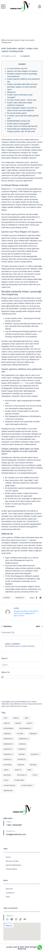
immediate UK (8, 744)
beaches (18, 723)
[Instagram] (16, 919)
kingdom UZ (8, 749)
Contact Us (10, 893)
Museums (21, 765)
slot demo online (27, 611)
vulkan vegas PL (27, 785)
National (33, 765)
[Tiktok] (20, 919)
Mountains (7, 765)
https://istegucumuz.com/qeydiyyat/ (18, 436)
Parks (29, 770)
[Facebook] (12, 919)
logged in (17, 646)
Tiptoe (35, 775)
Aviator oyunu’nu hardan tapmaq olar (22, 126)
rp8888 (27, 613)
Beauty (29, 723)
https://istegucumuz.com (11, 150)
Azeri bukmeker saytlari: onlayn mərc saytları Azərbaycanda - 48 (21, 45)
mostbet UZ (22, 759)
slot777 (35, 611)
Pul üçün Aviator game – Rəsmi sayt (21, 100)
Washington (8, 790)
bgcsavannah (8, 728)
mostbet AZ (20, 597)
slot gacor (17, 611)
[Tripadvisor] (25, 919)
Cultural (20, 733)
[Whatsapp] (7, 919)
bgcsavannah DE (25, 728)
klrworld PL (8, 754)
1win (5, 718)
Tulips (6, 780)
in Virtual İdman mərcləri (17, 68)
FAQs (8, 897)
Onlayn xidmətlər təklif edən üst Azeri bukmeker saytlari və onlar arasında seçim (22, 87)
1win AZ (15, 718)
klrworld (21, 749)
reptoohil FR (21, 775)
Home (8, 857)
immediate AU (8, 739)
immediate (33, 733)
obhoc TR (18, 770)
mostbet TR (7, 759)
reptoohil (7, 775)
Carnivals (7, 733)
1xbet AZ (6, 723)
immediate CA (23, 739)
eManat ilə (11, 92)
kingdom (22, 744)
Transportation (11, 869)
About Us (9, 889)
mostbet (7, 597)
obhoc (6, 770)
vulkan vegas (19, 780)
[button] (39, 6)
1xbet (26, 718)
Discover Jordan (12, 861)
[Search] (39, 664)
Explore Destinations (13, 865)
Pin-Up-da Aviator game (17, 113)
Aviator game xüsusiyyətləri (18, 123)
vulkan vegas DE (9, 785)
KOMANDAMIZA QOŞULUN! (18, 121)
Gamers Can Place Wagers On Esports (22, 71)
